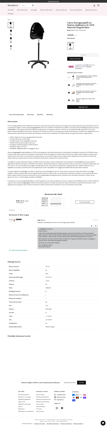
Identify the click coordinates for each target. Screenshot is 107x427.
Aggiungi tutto (83, 107)
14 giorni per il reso (53, 1)
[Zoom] (38, 45)
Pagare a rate (21, 401)
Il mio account (40, 411)
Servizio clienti (40, 394)
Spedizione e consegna (24, 397)
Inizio (9, 19)
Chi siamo (39, 409)
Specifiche (40, 114)
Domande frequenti (23, 394)
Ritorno (20, 406)
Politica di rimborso (78, 423)
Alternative (50, 114)
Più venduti (11, 10)
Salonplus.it (13, 5)
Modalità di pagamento (24, 399)
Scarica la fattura (40, 406)
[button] (71, 30)
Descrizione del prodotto (16, 114)
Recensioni (30, 114)
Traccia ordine (40, 404)
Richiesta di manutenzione (43, 399)
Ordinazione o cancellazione (26, 411)
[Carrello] (98, 5)
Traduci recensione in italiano (19, 250)
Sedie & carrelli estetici (46, 10)
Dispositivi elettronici (91, 10)
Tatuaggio (10, 13)
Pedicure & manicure (61, 10)
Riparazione (21, 409)
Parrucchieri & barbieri (76, 10)
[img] (41, 220)
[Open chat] (103, 423)
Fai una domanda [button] (85, 202)
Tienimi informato (75, 59)
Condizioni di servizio (39, 423)
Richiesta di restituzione (42, 401)
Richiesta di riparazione (42, 397)
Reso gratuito (71, 38)
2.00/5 (26, 201)
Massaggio (34, 10)
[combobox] (27, 5)
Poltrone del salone (22, 10)
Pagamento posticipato (24, 404)
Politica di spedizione (66, 423)
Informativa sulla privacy (53, 423)
